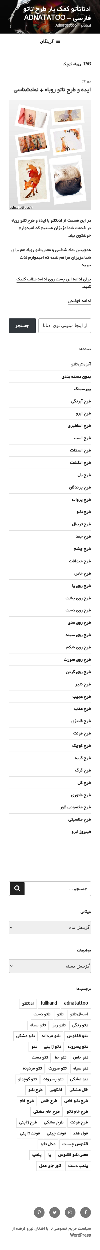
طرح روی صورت (77, 659)
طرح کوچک (81, 745)
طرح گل (84, 782)
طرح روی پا (81, 585)
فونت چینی (56, 1133)
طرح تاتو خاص (76, 1100)
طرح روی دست (78, 610)
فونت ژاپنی (30, 1133)
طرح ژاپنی (28, 1122)
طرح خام (27, 1100)
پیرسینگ (82, 388)
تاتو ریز (59, 1025)
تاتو (60, 1014)
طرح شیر (83, 684)
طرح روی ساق (79, 622)
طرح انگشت (80, 462)
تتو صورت (57, 1068)
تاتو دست (42, 1014)
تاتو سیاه (38, 1025)
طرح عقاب (82, 708)
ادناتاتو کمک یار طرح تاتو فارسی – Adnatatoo (57, 13)
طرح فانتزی (81, 721)
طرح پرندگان (80, 487)
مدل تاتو (48, 1144)
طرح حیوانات (80, 561)
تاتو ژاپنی (52, 1046)
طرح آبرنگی (81, 401)
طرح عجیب (82, 696)
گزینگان (47, 41)
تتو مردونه (32, 1068)
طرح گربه (83, 758)
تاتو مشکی (25, 1035)
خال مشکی (79, 1089)
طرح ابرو (83, 413)
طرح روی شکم (78, 647)
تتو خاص (80, 1057)
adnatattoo (76, 1003)
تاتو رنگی (80, 1025)
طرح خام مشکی (46, 1111)
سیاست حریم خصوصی (72, 1228)
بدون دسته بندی (76, 376)
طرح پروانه (81, 499)
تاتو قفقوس (77, 1035)
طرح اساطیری (79, 425)
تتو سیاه (80, 1068)
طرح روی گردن (78, 671)
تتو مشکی (79, 1079)
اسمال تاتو (79, 1014)
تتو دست (40, 1057)
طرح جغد (83, 536)
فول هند (80, 1133)
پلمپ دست (78, 1165)
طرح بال (84, 475)
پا (50, 1154)
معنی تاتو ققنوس (73, 1154)
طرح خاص (82, 573)
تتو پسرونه (53, 1079)
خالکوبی (56, 1089)
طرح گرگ (83, 770)
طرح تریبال (81, 524)
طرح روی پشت (78, 598)
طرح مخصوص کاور (75, 807)
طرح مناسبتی (79, 819)
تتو (34, 1046)
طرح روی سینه (78, 634)
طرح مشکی (53, 1122)
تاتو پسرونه (78, 1046)
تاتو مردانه (51, 1035)
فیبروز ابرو (81, 831)
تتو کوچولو (27, 1079)
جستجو (22, 325)
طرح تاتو (84, 511)
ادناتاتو (56, 220)
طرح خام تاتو (77, 1111)
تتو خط (60, 1057)
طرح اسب (82, 438)
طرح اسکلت (80, 450)
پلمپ (37, 1154)
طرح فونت (82, 733)
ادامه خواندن (79, 300)
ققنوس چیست (75, 1144)
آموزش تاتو (81, 364)
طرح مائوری (81, 795)
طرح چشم (82, 548)
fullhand (49, 1003)
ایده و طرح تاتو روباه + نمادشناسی (52, 89)
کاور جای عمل (50, 1165)
